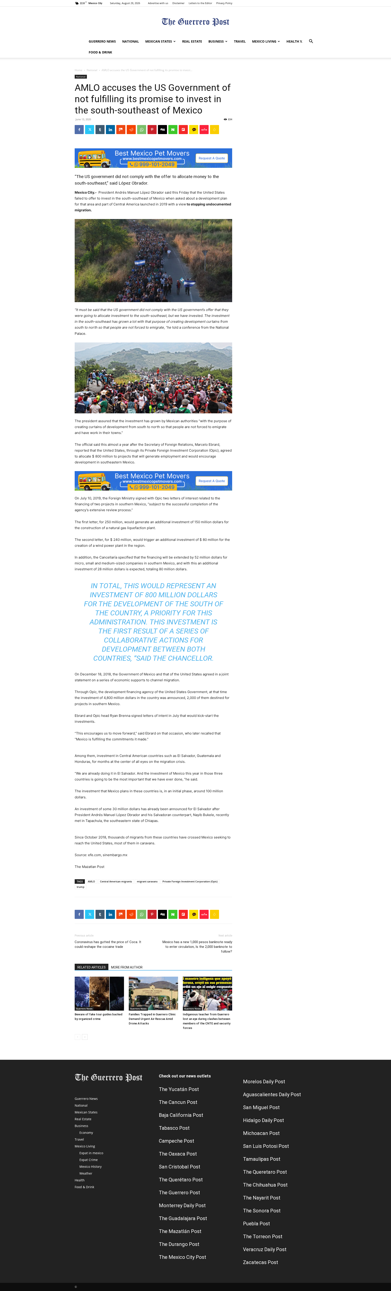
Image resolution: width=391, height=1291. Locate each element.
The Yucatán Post (179, 1089)
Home (78, 70)
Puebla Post (256, 1223)
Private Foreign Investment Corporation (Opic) (189, 881)
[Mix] (120, 129)
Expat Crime (88, 1160)
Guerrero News (102, 41)
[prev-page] (77, 1037)
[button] (310, 42)
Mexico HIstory (90, 1166)
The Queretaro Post (265, 1172)
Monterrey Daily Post (182, 1205)
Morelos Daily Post (264, 1081)
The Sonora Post (262, 1211)
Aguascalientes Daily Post (272, 1094)
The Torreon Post (262, 1236)
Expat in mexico (91, 1153)
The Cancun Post (178, 1102)
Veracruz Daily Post (264, 1249)
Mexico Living (264, 41)
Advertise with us (158, 3)
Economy (86, 1132)
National (130, 41)
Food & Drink (100, 52)
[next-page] (85, 1037)
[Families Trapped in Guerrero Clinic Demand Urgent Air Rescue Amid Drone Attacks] (153, 994)
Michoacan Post (261, 1133)
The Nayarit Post (261, 1198)
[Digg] (162, 129)
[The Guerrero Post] (195, 22)
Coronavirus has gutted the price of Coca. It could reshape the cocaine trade (108, 944)
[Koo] (214, 129)
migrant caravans (147, 881)
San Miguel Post (261, 1107)
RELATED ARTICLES (91, 967)
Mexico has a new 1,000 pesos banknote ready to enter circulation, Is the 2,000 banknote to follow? (197, 947)
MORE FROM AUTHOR (127, 967)
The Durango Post (179, 1244)
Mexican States (158, 41)
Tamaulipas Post (261, 1159)
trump (80, 887)
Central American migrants (116, 881)
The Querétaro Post (181, 1180)
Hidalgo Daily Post (263, 1120)
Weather (85, 1173)
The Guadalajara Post (183, 1218)
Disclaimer (178, 3)
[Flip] (183, 129)
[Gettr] (204, 129)
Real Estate (192, 41)
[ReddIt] (131, 129)
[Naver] (172, 129)
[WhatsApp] (141, 129)
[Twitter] (301, 41)
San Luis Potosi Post (266, 1146)
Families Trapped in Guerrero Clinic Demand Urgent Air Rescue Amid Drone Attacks (152, 1019)
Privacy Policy (224, 3)
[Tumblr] (100, 129)
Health (292, 41)
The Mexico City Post (182, 1257)
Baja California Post (181, 1115)
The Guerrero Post (179, 1192)
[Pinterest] (152, 129)
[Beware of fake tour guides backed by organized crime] (99, 994)
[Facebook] (79, 129)
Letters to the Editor (200, 3)
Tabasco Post (174, 1128)
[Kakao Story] (193, 129)
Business (216, 41)
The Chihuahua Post (265, 1185)
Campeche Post (176, 1141)
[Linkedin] (110, 129)
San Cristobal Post (179, 1167)
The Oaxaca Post (178, 1154)
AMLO (91, 881)
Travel (240, 41)
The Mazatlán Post (180, 1231)
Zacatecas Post (260, 1262)
